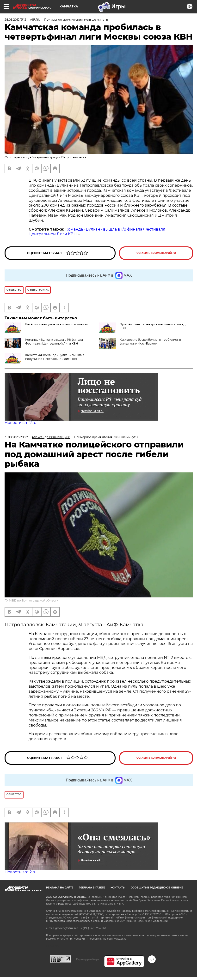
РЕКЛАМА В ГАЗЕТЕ (92, 887)
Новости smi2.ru (21, 422)
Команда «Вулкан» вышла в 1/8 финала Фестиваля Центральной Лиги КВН (54, 341)
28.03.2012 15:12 (15, 19)
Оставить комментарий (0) (156, 253)
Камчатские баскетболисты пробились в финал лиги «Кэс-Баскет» (150, 341)
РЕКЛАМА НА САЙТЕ (59, 887)
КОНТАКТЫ (118, 887)
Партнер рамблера (87, 959)
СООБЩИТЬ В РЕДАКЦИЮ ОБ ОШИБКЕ (157, 887)
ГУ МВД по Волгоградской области (31, 600)
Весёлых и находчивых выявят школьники (56, 324)
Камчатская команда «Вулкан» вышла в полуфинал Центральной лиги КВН (54, 357)
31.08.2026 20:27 (16, 437)
